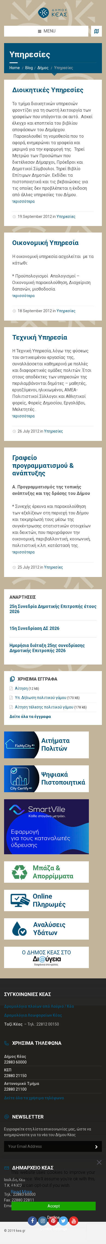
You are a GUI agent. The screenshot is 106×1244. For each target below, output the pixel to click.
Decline (53, 1217)
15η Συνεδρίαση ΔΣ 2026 (34, 628)
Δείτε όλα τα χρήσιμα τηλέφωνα (34, 1098)
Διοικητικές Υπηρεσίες (47, 90)
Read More (21, 1191)
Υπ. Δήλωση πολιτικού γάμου (40, 697)
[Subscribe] (96, 1147)
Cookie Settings (53, 1229)
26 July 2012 (28, 431)
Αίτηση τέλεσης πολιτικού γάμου (44, 707)
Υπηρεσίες (66, 216)
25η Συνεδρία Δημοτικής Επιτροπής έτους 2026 (53, 609)
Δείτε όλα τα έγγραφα (30, 716)
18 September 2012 (35, 311)
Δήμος (43, 68)
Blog (29, 68)
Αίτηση (21, 688)
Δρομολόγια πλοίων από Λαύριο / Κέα (39, 1006)
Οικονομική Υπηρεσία (45, 243)
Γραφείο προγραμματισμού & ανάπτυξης (43, 465)
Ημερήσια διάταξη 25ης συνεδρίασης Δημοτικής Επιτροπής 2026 (47, 648)
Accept (54, 1206)
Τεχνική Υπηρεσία (39, 337)
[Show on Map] (96, 31)
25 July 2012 (28, 567)
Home (15, 68)
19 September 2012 (35, 216)
